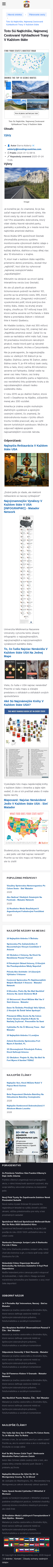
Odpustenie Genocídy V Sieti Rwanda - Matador (25, 1352)
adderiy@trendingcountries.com (24, 149)
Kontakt (17, 1558)
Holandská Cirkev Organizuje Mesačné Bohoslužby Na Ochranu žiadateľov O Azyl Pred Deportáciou (25, 1266)
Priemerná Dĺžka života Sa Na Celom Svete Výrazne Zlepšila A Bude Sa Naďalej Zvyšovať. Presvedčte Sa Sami (25, 1019)
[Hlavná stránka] (26, 4)
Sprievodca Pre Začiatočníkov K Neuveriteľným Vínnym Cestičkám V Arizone (24, 947)
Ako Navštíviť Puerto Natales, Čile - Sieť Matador (25, 1398)
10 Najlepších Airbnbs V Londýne (23, 1035)
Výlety (7, 135)
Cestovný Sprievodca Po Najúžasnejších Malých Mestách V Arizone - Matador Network (26, 983)
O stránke (7, 1558)
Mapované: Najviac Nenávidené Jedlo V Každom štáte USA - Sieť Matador (26, 803)
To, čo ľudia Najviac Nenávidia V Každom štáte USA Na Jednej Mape (25, 652)
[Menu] (4, 3)
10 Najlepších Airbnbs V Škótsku (22, 938)
